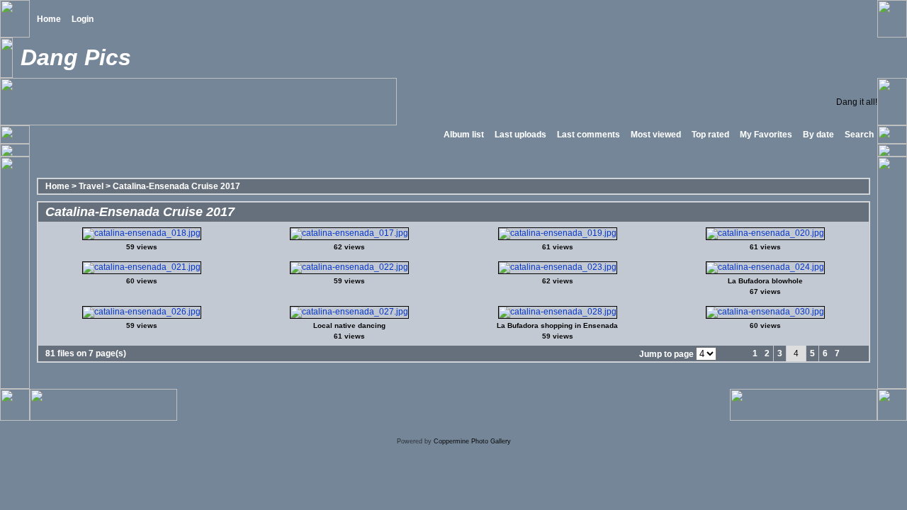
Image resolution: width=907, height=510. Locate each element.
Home (49, 19)
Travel (91, 186)
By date (818, 135)
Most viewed (656, 135)
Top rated (710, 135)
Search (859, 135)
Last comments (588, 135)
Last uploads (520, 135)
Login (83, 19)
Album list (464, 135)
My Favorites (766, 135)
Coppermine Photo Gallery (472, 441)
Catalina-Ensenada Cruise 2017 (176, 186)
